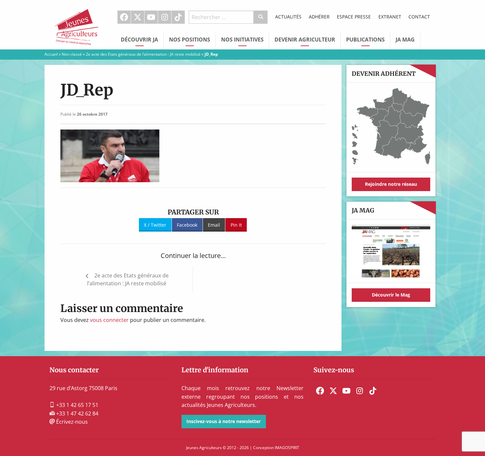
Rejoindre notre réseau (391, 184)
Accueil (51, 54)
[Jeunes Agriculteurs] (77, 24)
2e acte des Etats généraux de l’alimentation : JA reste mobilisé (143, 54)
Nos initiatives (242, 39)
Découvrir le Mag (391, 295)
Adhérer (319, 17)
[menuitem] (124, 17)
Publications (365, 39)
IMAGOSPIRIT (287, 447)
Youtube (151, 17)
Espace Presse (354, 17)
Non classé (72, 54)
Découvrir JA (139, 39)
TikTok (178, 17)
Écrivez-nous (71, 421)
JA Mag (405, 39)
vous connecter (109, 320)
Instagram (164, 17)
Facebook (124, 17)
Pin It (236, 225)
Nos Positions (189, 39)
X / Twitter (155, 225)
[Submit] (261, 17)
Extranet (389, 17)
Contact (419, 17)
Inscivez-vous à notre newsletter (223, 421)
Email (214, 225)
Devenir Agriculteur (305, 39)
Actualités (288, 17)
